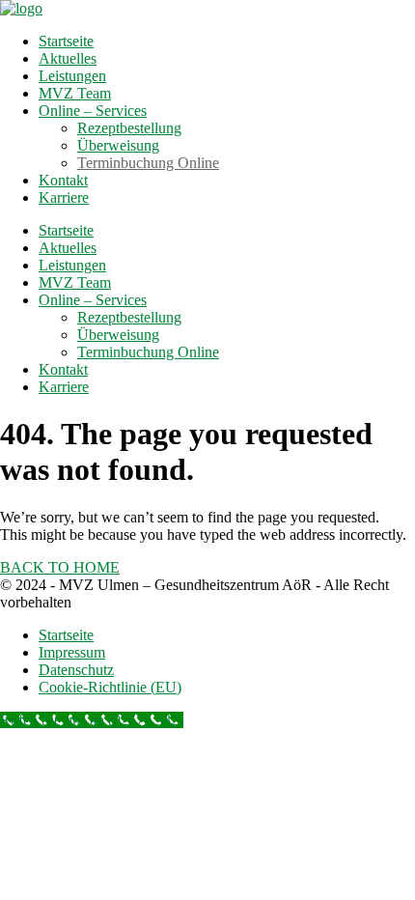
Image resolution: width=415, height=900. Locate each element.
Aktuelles (68, 58)
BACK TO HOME (60, 567)
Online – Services (93, 110)
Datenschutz (76, 669)
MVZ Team (75, 93)
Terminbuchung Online (148, 163)
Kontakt (63, 180)
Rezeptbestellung (129, 128)
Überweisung (118, 145)
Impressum (72, 652)
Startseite (66, 41)
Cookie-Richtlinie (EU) (110, 687)
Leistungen (72, 76)
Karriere (64, 197)
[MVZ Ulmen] (21, 8)
